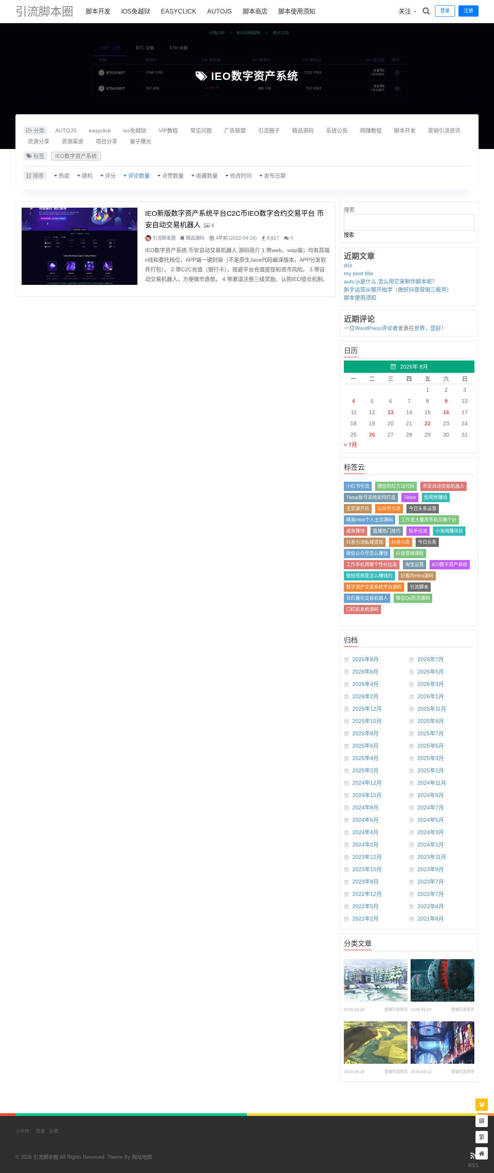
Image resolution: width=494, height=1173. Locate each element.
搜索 (349, 210)
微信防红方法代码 (395, 486)
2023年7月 (431, 881)
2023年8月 (365, 881)
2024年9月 (431, 795)
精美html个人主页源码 (369, 520)
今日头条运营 (422, 508)
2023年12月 (367, 857)
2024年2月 (365, 844)
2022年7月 (431, 894)
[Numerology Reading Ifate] (376, 980)
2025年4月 (365, 758)
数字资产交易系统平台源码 (374, 587)
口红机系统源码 (362, 609)
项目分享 (106, 141)
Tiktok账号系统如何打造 (371, 497)
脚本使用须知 (296, 11)
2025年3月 (431, 758)
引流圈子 (269, 130)
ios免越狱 (135, 11)
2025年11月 (432, 709)
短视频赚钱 (435, 497)
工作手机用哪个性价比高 (371, 564)
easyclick (100, 130)
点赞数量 (173, 176)
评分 (110, 176)
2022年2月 (365, 919)
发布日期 (275, 176)
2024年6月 (365, 820)
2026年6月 (365, 672)
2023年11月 (432, 857)
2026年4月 (365, 684)
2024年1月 (431, 844)
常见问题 (201, 130)
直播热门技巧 (387, 531)
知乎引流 (418, 531)
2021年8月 (431, 919)
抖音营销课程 (410, 553)
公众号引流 (389, 508)
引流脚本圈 (44, 11)
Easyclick (178, 11)
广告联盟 (235, 130)
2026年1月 (431, 696)
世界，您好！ (430, 328)
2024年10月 (367, 795)
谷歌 (53, 1131)
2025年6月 (365, 746)
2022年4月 (431, 906)
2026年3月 (431, 684)
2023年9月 (431, 869)
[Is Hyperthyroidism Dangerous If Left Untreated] (376, 1042)
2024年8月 (365, 807)
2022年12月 (367, 894)
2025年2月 (365, 770)
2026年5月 (431, 672)
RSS (473, 1165)
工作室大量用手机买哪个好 (429, 520)
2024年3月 (431, 832)
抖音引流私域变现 (364, 542)
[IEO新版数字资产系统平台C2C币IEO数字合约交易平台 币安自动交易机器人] (79, 246)
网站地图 (142, 1157)
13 (390, 412)
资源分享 (38, 141)
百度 (40, 1131)
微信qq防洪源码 (413, 598)
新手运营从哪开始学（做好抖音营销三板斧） (398, 289)
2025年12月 (367, 709)
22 (428, 423)
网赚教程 (371, 130)
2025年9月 (431, 721)
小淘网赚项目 (449, 531)
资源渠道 (72, 141)
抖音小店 (400, 542)
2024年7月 (431, 807)
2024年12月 (367, 783)
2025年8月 (365, 733)
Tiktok (410, 497)
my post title (358, 273)
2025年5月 (431, 746)
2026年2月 (365, 696)
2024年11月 (432, 783)
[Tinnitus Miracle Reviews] (442, 1042)
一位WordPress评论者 (371, 328)
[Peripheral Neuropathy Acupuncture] (442, 980)
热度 (64, 176)
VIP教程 (168, 130)
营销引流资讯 (444, 130)
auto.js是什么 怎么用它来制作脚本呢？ (390, 281)
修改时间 (241, 176)
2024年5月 (431, 820)
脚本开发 (98, 11)
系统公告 (337, 130)
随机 (87, 176)
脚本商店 (255, 11)
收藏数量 (207, 176)
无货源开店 (357, 508)
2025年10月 (367, 721)
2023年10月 (367, 869)
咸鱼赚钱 (355, 531)
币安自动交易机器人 (443, 486)
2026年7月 (431, 659)
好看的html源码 (417, 576)
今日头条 (427, 542)
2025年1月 (431, 770)
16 (446, 412)
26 (372, 435)
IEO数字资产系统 (254, 76)
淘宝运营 (414, 564)
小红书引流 (357, 486)
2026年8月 (365, 659)
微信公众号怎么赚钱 (367, 553)
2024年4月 (365, 832)
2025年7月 (431, 733)
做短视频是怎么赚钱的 (369, 576)
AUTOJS (219, 11)
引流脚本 (419, 587)
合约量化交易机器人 (367, 598)
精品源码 (303, 130)
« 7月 (350, 445)
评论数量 (139, 176)
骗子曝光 (140, 141)
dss (348, 265)
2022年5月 (365, 906)
